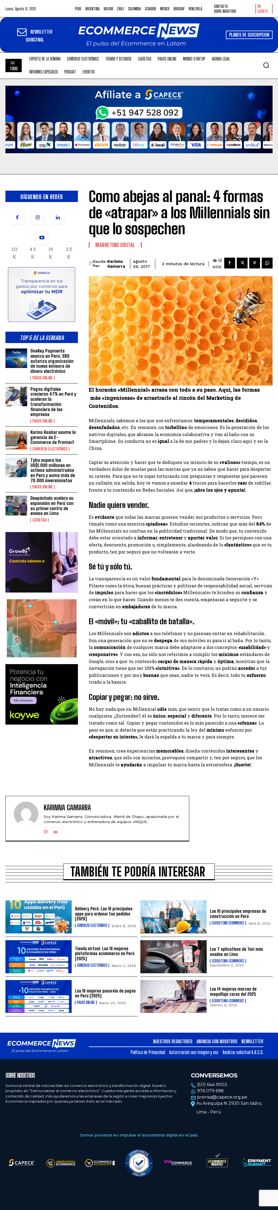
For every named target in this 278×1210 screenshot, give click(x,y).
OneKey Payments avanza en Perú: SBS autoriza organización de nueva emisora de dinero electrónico (52, 361)
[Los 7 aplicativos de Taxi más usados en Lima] (173, 956)
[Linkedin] (58, 218)
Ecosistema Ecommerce (228, 923)
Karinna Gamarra (116, 264)
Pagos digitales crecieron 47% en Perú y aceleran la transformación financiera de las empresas (53, 401)
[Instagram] (37, 218)
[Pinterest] (254, 263)
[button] (266, 65)
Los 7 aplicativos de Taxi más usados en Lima (236, 951)
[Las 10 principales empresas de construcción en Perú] (173, 916)
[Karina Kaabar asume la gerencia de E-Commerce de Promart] (16, 439)
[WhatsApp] (267, 263)
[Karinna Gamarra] (91, 264)
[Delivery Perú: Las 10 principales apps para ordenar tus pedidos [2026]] (38, 916)
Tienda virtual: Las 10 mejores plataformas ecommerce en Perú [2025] (104, 953)
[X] (242, 263)
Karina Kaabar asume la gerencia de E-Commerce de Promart (53, 437)
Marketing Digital (115, 245)
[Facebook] (17, 218)
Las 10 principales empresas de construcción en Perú (238, 913)
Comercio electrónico (49, 449)
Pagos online (42, 378)
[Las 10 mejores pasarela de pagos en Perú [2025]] (38, 996)
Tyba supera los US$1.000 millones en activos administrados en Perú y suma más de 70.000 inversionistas (52, 470)
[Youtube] (42, 238)
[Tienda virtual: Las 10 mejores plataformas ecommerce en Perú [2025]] (38, 956)
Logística (39, 520)
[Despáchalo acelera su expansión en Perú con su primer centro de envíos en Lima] (16, 505)
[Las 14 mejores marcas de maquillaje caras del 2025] (173, 996)
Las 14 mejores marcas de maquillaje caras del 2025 (233, 991)
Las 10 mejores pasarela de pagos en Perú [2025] (105, 993)
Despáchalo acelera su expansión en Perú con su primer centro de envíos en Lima (52, 505)
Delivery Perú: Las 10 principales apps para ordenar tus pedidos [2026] (103, 913)
